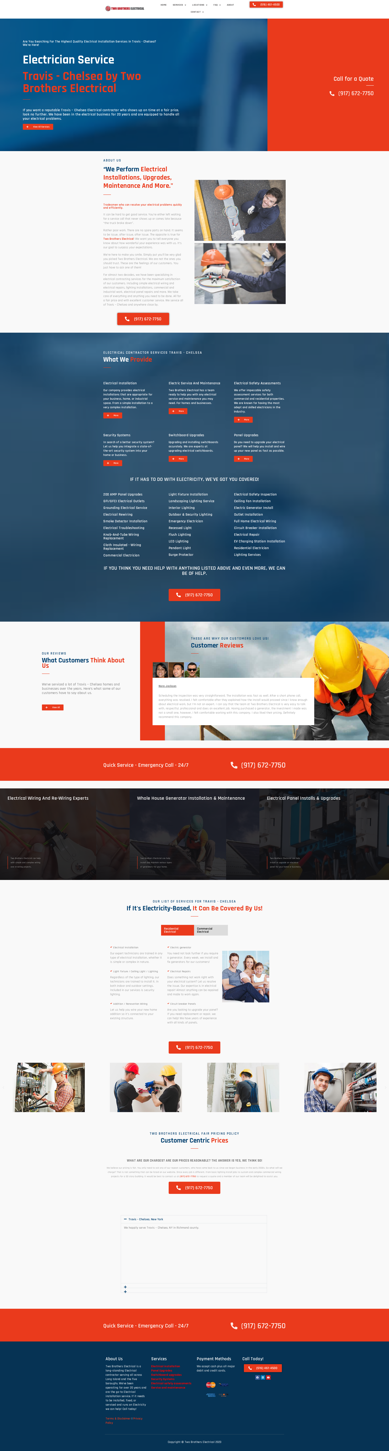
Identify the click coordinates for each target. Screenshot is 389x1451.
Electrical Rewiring (118, 514)
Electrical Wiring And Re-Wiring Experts (48, 798)
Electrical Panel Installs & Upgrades (304, 798)
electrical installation (120, 383)
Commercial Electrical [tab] (204, 930)
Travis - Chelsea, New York (146, 1219)
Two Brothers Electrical (118, 239)
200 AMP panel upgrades (122, 494)
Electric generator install (253, 508)
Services (178, 5)
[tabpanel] (233, 701)
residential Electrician (251, 548)
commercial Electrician (121, 555)
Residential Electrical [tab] (171, 930)
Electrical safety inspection (255, 494)
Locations (198, 5)
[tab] (160, 670)
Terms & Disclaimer (118, 1419)
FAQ (215, 5)
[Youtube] (268, 1377)
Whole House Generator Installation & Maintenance (191, 798)
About (230, 5)
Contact (196, 12)
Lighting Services (247, 554)
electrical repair (247, 534)
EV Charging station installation (259, 541)
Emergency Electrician (186, 521)
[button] (3, 1087)
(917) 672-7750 (188, 1176)
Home (164, 5)
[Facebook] (257, 1377)
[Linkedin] (263, 1377)
